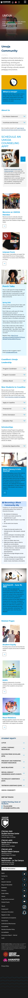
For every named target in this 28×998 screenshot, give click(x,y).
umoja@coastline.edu (11, 808)
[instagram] (24, 879)
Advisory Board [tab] (8, 381)
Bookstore (4, 887)
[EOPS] (4, 691)
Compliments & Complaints (8, 918)
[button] (14, 82)
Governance (4, 920)
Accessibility (4, 926)
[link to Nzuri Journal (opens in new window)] (4, 493)
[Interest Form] (4, 263)
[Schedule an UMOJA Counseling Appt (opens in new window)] (22, 159)
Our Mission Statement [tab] (10, 116)
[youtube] (24, 901)
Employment (4, 909)
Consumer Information (7, 912)
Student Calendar (6, 882)
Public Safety (5, 893)
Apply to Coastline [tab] (9, 402)
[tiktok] (24, 907)
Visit (2, 879)
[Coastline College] (5, 822)
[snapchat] (24, 912)
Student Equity (8, 738)
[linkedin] (24, 890)
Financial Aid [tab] (7, 409)
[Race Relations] (4, 727)
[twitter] (24, 874)
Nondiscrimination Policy (8, 929)
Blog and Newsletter (6, 884)
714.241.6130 (7, 806)
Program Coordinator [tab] (10, 369)
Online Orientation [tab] (9, 415)
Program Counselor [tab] (9, 375)
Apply (3, 873)
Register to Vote (5, 915)
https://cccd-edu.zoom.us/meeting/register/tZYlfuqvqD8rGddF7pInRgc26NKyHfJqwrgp (14, 337)
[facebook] (24, 885)
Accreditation (5, 932)
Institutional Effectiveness (8, 923)
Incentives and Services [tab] (10, 122)
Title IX (3, 906)
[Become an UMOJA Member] (4, 226)
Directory (3, 890)
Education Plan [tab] (8, 421)
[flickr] (24, 896)
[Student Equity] (4, 654)
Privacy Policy (5, 966)
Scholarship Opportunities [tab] (11, 446)
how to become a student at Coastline (15, 397)
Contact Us (4, 876)
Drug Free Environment (7, 899)
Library (3, 896)
